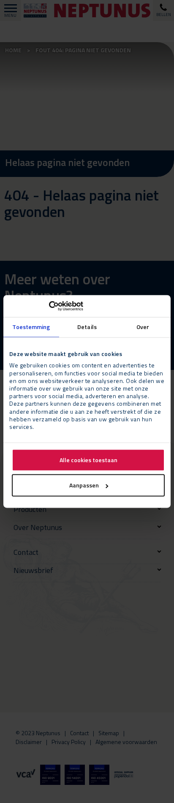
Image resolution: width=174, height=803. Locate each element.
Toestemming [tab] (31, 326)
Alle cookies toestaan (88, 460)
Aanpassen (84, 485)
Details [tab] (87, 326)
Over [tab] (142, 326)
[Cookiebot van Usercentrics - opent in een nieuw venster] (46, 306)
